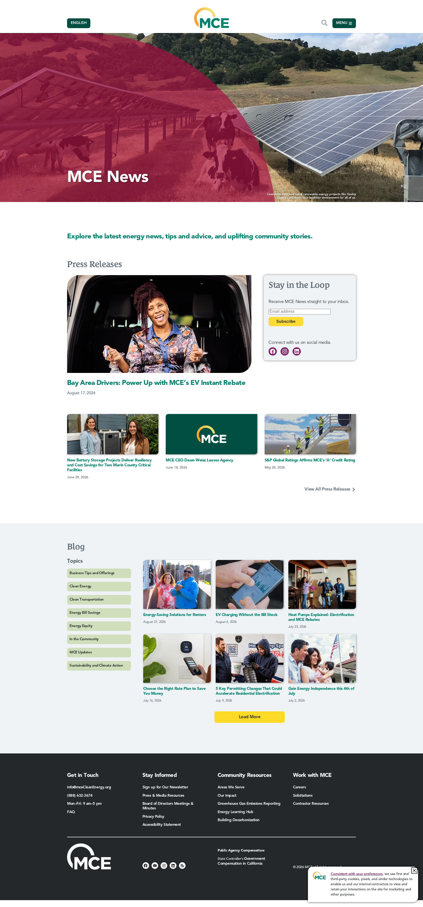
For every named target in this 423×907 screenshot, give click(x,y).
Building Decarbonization (238, 820)
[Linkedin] (297, 351)
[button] (414, 870)
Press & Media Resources (163, 796)
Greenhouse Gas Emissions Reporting (249, 804)
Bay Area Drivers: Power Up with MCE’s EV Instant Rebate (156, 383)
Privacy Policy (153, 817)
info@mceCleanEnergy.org (89, 787)
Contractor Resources (311, 804)
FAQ (71, 812)
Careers (299, 787)
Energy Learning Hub (235, 812)
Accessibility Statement (161, 825)
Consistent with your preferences (357, 874)
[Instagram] (285, 351)
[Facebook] (273, 351)
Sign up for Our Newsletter (165, 787)
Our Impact (227, 796)
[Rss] (182, 865)
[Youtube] (155, 865)
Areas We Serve (231, 787)
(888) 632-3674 (80, 796)
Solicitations (303, 796)
